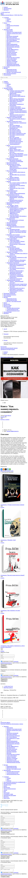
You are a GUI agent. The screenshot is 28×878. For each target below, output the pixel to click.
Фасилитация (7, 306)
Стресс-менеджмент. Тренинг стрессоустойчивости (17, 242)
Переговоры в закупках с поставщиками (16, 102)
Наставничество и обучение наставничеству (17, 220)
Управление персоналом (13, 64)
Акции (5, 790)
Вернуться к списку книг (7, 357)
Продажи (9, 56)
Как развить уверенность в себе (18, 133)
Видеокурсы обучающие (13, 25)
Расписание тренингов (9, 293)
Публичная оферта (5, 722)
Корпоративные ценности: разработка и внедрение (16, 200)
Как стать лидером (14, 137)
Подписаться (4, 679)
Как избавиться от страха (13, 41)
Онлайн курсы (7, 784)
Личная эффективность (12, 49)
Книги (5, 22)
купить (2, 507)
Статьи (8, 26)
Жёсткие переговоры (15, 94)
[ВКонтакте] (1, 469)
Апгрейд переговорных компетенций (16, 147)
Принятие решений (12, 54)
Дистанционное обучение (13, 38)
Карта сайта (7, 798)
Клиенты (9, 21)
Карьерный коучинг (12, 69)
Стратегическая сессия (12, 309)
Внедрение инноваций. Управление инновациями (16, 160)
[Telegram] (8, 469)
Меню (2, 13)
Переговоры (10, 30)
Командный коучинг (12, 70)
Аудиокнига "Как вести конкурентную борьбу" (13, 575)
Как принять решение (15, 130)
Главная (6, 7)
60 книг (6, 340)
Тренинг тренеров (11, 60)
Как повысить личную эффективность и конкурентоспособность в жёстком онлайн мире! (18, 167)
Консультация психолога (10, 73)
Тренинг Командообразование (17, 193)
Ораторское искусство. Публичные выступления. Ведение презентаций (16, 141)
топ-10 (5, 329)
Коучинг (6, 68)
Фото (8, 20)
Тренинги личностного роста (14, 33)
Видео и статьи (7, 305)
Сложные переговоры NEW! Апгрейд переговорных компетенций (17, 92)
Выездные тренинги (12, 37)
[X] (6, 469)
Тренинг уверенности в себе (17, 261)
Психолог (6, 334)
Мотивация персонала (15, 273)
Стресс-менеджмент (12, 58)
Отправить (3, 665)
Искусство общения (12, 40)
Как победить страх (15, 129)
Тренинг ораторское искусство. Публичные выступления (18, 236)
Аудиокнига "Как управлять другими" (10, 610)
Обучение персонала (12, 52)
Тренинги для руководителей (14, 32)
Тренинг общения (14, 177)
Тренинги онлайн (8, 29)
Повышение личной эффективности (15, 212)
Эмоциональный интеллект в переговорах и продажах (17, 115)
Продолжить (4, 667)
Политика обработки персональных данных (12, 723)
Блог (5, 791)
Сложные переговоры (15, 106)
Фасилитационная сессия (13, 310)
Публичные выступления (13, 57)
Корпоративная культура (13, 45)
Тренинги (6, 726)
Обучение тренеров (14, 248)
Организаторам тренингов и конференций (14, 782)
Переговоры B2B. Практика (17, 100)
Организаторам (7, 8)
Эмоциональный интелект (13, 65)
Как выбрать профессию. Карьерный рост (16, 127)
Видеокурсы (7, 304)
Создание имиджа (14, 214)
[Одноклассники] (3, 469)
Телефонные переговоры (16, 109)
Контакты (6, 9)
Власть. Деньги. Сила (15, 149)
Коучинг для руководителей (14, 72)
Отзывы (9, 18)
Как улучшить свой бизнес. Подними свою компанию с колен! (18, 154)
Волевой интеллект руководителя (18, 284)
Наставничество (11, 50)
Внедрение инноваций (12, 36)
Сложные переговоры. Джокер (17, 108)
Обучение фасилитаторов (13, 308)
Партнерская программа (10, 795)
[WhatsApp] (10, 469)
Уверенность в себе (11, 62)
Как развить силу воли (15, 132)
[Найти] (1, 79)
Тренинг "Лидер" (14, 205)
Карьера (9, 42)
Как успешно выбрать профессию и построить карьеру (18, 183)
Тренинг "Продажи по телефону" (18, 230)
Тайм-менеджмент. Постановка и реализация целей (18, 216)
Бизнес (8, 34)
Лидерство (9, 48)
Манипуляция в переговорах (17, 98)
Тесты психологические (10, 788)
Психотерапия (7, 74)
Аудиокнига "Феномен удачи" (8, 540)
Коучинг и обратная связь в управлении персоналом (17, 271)
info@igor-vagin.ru (8, 687)
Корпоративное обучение (13, 46)
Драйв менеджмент (14, 240)
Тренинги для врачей (12, 61)
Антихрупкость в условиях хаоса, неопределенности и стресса (18, 208)
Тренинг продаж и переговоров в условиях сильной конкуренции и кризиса (18, 112)
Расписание (7, 66)
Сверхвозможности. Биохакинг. (18, 260)
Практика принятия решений (17, 226)
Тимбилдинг (13, 192)
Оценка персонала (11, 53)
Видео (8, 28)
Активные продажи (15, 229)
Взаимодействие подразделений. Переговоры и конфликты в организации (18, 265)
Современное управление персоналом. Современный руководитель (16, 276)
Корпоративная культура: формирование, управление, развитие (17, 197)
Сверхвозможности (14, 144)
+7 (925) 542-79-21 (5, 12)
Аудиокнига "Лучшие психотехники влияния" (12, 504)
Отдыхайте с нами (8, 794)
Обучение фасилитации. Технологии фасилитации (16, 250)
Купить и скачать (5, 419)
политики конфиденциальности (9, 662)
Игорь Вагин (7, 415)
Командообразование (12, 44)
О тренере (6, 17)
